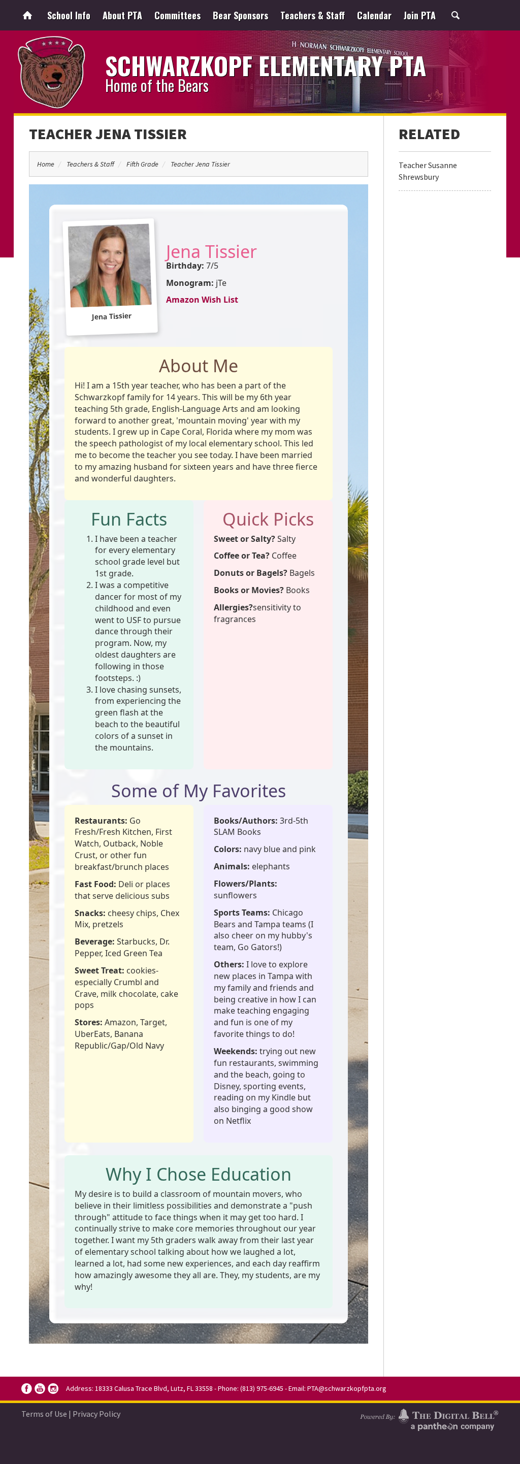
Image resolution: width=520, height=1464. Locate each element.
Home (27, 15)
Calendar (374, 15)
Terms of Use (44, 1414)
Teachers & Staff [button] (312, 15)
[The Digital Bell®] (429, 1418)
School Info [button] (68, 15)
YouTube (40, 1388)
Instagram (53, 1388)
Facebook (26, 1388)
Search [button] (455, 15)
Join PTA (420, 15)
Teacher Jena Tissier (108, 133)
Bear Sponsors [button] (240, 15)
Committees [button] (177, 15)
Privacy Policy (96, 1414)
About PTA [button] (122, 15)
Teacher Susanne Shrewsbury (428, 171)
